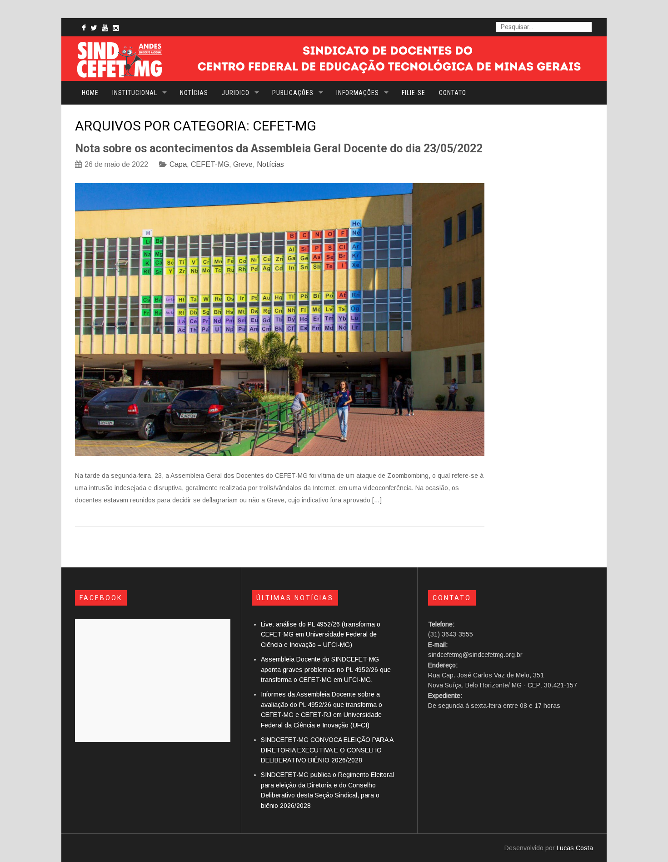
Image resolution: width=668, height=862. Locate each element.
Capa (178, 164)
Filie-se (413, 92)
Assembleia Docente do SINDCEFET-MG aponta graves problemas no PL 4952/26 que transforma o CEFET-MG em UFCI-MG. (326, 669)
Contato (452, 92)
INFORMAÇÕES (357, 92)
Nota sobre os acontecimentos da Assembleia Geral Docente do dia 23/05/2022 (279, 148)
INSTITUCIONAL (134, 92)
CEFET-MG (210, 164)
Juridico (235, 92)
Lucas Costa (575, 848)
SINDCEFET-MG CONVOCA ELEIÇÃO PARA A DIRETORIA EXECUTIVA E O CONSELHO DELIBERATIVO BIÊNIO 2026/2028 (327, 750)
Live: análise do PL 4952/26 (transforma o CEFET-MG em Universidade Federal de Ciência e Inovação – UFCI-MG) (320, 634)
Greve (243, 164)
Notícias (194, 92)
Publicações (293, 92)
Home (90, 92)
